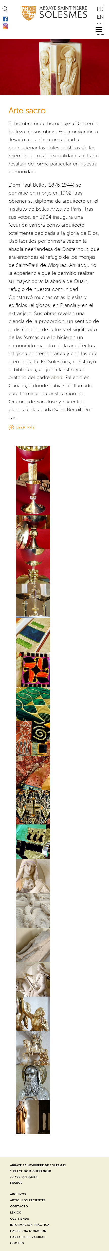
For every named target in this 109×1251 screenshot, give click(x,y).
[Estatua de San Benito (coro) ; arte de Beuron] (54, 1117)
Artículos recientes (28, 1200)
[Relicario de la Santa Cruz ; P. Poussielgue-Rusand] (54, 601)
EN (100, 17)
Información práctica (29, 1225)
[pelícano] (54, 910)
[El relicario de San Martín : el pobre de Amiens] (54, 1014)
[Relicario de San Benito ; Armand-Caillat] (54, 1082)
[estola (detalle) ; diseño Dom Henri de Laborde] (54, 669)
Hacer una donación (28, 1231)
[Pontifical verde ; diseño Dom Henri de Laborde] (54, 841)
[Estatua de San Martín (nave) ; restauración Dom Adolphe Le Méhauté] (54, 979)
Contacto (19, 1206)
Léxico (16, 1212)
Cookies (17, 1243)
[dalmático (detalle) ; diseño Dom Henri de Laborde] (54, 704)
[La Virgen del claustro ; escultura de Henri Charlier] (54, 876)
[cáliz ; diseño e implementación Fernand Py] (54, 463)
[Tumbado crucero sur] (54, 945)
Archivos (18, 1194)
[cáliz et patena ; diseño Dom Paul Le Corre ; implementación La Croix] (54, 532)
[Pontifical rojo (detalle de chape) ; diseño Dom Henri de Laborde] (54, 807)
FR (100, 9)
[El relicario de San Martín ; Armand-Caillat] (54, 1048)
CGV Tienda (19, 1218)
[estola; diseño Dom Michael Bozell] (54, 635)
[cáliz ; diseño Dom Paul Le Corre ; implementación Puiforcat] (54, 566)
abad (56, 377)
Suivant (102, 65)
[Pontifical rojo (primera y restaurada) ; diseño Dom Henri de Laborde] (54, 773)
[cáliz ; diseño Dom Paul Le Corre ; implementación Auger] (54, 497)
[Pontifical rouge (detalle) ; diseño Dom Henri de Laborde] (54, 738)
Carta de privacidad (28, 1237)
